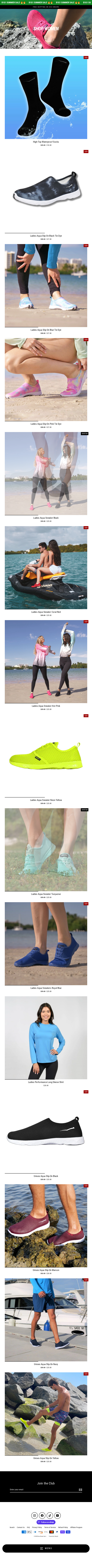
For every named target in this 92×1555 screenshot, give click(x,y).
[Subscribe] (80, 1489)
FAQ (28, 1527)
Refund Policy (63, 1527)
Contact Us (21, 1527)
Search (12, 1527)
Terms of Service (50, 1527)
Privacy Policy (37, 1527)
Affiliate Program (76, 1527)
